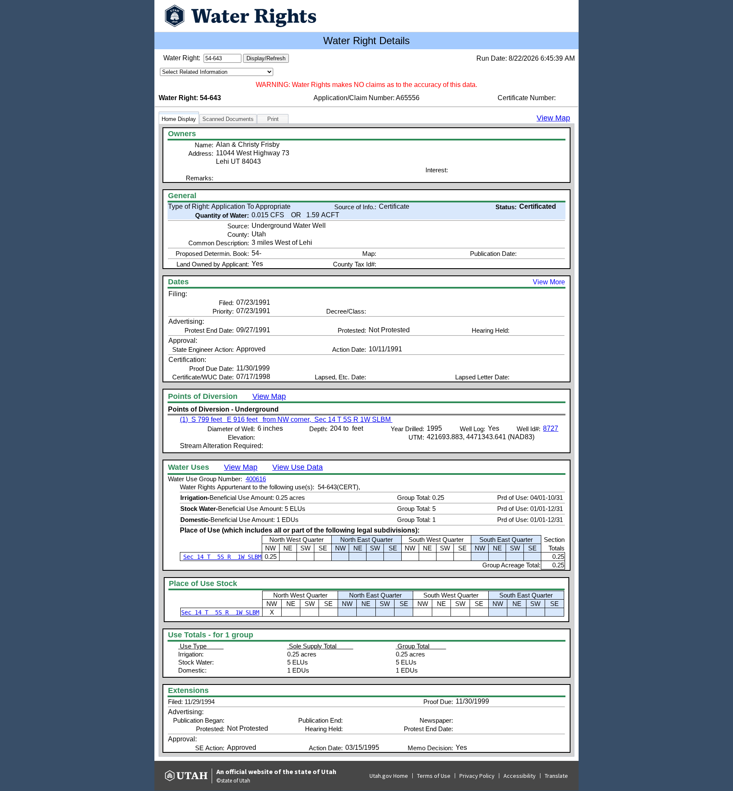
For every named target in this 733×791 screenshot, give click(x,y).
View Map (553, 118)
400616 (256, 478)
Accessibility (520, 776)
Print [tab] (273, 119)
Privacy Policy (477, 776)
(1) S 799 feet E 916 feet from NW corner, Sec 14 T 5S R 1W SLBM (286, 419)
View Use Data (297, 467)
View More (549, 282)
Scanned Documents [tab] (228, 119)
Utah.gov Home (388, 776)
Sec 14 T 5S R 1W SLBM (222, 556)
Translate (556, 776)
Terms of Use (433, 776)
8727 (550, 428)
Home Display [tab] (179, 119)
